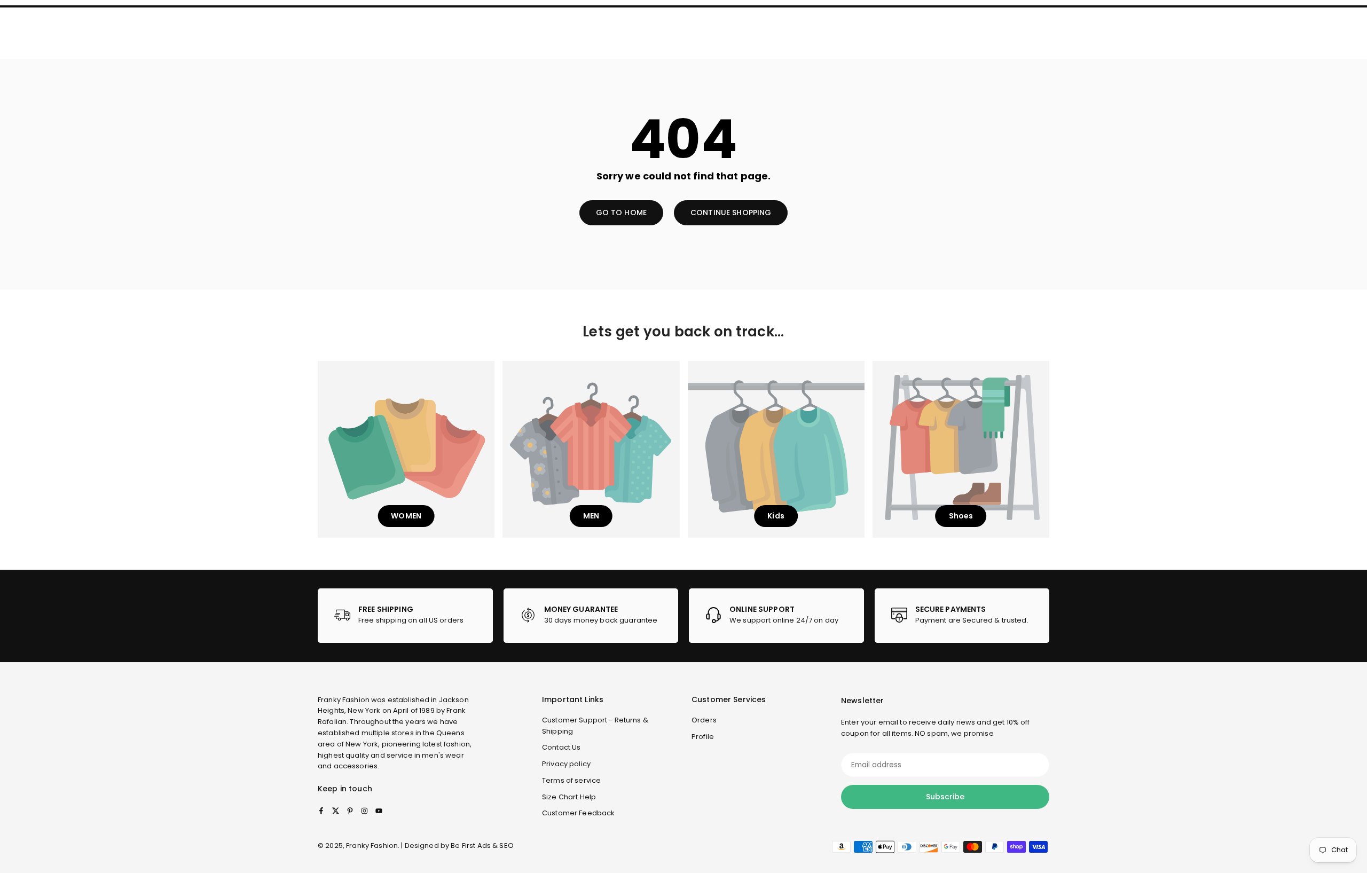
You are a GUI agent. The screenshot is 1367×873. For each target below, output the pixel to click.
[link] (405, 615)
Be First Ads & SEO (482, 845)
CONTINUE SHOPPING (730, 212)
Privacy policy (566, 764)
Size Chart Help (569, 797)
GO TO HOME (621, 212)
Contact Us (561, 747)
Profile (703, 737)
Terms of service (571, 780)
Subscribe (945, 796)
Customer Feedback (578, 813)
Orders (704, 720)
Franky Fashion (344, 700)
